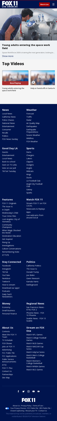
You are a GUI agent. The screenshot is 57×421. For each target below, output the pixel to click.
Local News (7, 113)
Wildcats (30, 171)
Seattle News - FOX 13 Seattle (36, 319)
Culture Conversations (11, 248)
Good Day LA (9, 148)
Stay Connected (11, 261)
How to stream (8, 284)
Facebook (6, 265)
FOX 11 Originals (9, 203)
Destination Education (11, 236)
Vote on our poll (9, 168)
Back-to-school (8, 161)
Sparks (29, 192)
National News (8, 123)
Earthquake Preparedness (32, 130)
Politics (5, 136)
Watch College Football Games (36, 339)
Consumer (6, 129)
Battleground (32, 284)
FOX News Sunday (10, 139)
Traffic (29, 117)
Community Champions (7, 225)
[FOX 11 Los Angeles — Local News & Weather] (9, 4)
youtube (33, 391)
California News (9, 117)
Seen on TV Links (9, 165)
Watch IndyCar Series (35, 352)
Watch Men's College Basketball (35, 356)
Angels (29, 168)
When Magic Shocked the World (11, 231)
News (5, 109)
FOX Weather (32, 141)
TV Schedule (7, 340)
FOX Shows (7, 343)
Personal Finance (9, 313)
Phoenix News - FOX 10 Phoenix (35, 314)
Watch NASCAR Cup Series (34, 347)
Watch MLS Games (34, 369)
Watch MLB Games (34, 343)
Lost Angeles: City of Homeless (11, 220)
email (38, 391)
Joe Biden (30, 275)
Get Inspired (7, 239)
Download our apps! (10, 288)
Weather (31, 109)
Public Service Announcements (9, 360)
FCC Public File (8, 353)
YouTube (6, 275)
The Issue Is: (7, 206)
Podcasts (6, 291)
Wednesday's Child (10, 213)
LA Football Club (33, 180)
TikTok (5, 272)
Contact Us (7, 371)
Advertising (7, 349)
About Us (7, 327)
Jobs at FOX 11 (8, 346)
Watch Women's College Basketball (34, 362)
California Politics (33, 265)
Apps (28, 212)
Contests (6, 331)
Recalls (5, 132)
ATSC (4, 365)
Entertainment (8, 126)
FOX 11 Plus (7, 368)
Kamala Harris (32, 281)
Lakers (29, 158)
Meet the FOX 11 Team (9, 335)
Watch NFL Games (34, 334)
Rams (28, 152)
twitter (23, 391)
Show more (7, 56)
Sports (30, 148)
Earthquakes (31, 126)
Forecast (30, 113)
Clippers (29, 161)
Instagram (6, 269)
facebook (18, 391)
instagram (28, 391)
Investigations (8, 245)
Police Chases (8, 120)
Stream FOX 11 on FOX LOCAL (36, 204)
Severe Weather (33, 135)
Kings (28, 174)
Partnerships (7, 374)
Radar (28, 120)
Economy (6, 307)
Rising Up (6, 242)
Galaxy (29, 189)
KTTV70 (5, 255)
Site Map (6, 377)
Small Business (8, 310)
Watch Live (44, 4)
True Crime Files (9, 216)
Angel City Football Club (34, 185)
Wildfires (30, 138)
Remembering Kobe (10, 252)
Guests (5, 152)
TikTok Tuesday (9, 171)
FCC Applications (9, 356)
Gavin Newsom (33, 278)
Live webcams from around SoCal (34, 216)
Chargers (30, 155)
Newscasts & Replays (35, 209)
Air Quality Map (33, 123)
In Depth (6, 209)
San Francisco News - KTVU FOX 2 (35, 308)
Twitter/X (6, 281)
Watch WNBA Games (35, 366)
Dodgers (30, 165)
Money (6, 303)
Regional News (35, 303)
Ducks (29, 177)
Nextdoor (6, 278)
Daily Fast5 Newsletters (7, 295)
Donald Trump (32, 272)
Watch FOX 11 (34, 199)
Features (7, 199)
